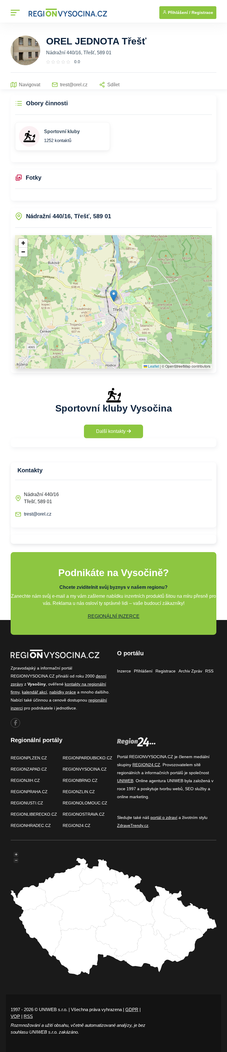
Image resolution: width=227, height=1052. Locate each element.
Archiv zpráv (190, 671)
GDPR (131, 1009)
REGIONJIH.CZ (25, 780)
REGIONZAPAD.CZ (29, 769)
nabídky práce (62, 692)
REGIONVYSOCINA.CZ (85, 769)
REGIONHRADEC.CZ (31, 825)
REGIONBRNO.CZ (80, 780)
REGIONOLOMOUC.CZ (85, 803)
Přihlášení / (178, 12)
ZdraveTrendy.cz (132, 825)
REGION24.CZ (76, 825)
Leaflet (153, 366)
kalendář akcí (34, 692)
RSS (209, 671)
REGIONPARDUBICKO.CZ (87, 757)
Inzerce (124, 671)
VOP (15, 1016)
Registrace (202, 12)
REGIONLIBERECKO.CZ (34, 814)
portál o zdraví (163, 817)
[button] (113, 296)
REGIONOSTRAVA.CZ (84, 814)
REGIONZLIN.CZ (79, 791)
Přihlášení (143, 671)
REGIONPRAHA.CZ (29, 791)
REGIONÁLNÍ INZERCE (114, 616)
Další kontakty (111, 431)
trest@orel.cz (37, 514)
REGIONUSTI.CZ (27, 803)
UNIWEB (125, 780)
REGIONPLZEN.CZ (29, 757)
